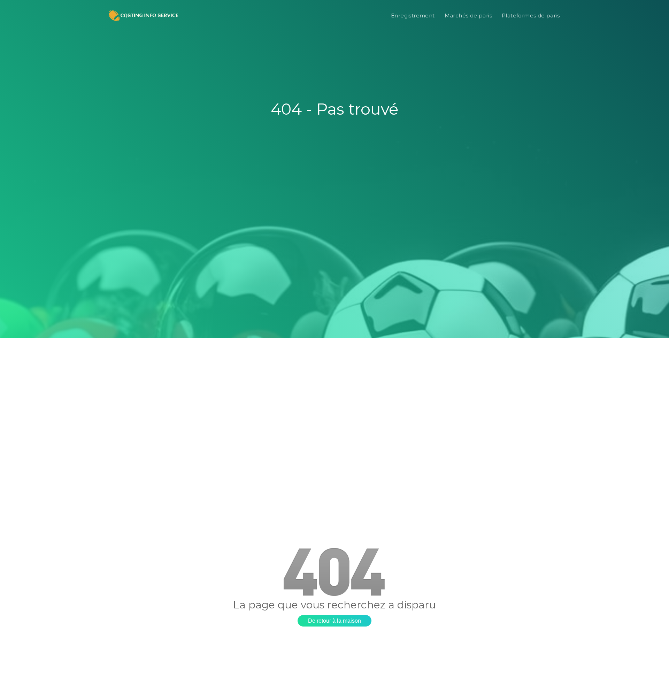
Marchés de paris (468, 15)
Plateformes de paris (531, 15)
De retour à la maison (334, 621)
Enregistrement (413, 15)
